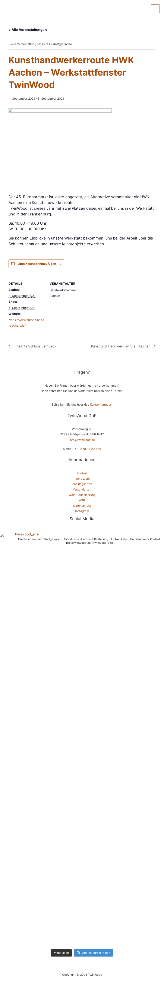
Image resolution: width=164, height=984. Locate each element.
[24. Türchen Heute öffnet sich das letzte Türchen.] (61, 677)
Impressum (82, 478)
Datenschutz (82, 505)
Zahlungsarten (82, 484)
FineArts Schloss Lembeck (34, 346)
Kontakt (82, 473)
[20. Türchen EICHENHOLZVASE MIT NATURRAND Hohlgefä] (61, 875)
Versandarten (82, 489)
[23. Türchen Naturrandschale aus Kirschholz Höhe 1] (103, 609)
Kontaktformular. (101, 404)
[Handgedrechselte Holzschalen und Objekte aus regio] (20, 563)
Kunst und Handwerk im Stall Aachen (121, 346)
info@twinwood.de (82, 440)
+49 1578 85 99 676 (87, 448)
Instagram (82, 511)
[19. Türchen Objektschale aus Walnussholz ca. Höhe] (103, 867)
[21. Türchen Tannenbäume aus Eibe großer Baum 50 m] (20, 864)
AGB (82, 500)
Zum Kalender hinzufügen (37, 263)
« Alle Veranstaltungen (28, 29)
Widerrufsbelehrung (82, 494)
